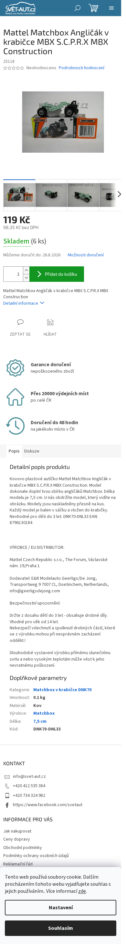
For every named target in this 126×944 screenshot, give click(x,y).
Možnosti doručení (86, 255)
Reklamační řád (18, 864)
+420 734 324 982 (29, 795)
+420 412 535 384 (29, 786)
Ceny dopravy (16, 839)
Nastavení (61, 907)
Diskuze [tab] (31, 451)
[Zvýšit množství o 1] (26, 270)
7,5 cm (40, 721)
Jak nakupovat (17, 831)
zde (82, 891)
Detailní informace (20, 303)
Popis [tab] (14, 451)
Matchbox (44, 713)
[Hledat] (77, 8)
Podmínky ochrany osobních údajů (36, 856)
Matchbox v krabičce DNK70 (62, 690)
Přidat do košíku (61, 274)
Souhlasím (60, 928)
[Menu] (111, 8)
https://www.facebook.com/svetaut (47, 805)
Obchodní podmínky (22, 847)
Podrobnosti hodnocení (81, 68)
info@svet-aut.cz (29, 776)
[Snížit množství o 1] (26, 277)
